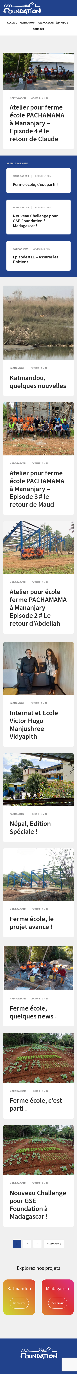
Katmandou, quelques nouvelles (38, 382)
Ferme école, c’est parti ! (35, 184)
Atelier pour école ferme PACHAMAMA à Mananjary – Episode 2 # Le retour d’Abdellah (38, 607)
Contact (38, 29)
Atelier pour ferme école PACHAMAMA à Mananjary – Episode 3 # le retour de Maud (37, 489)
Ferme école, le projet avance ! (32, 923)
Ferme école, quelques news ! (33, 1012)
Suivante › (54, 1244)
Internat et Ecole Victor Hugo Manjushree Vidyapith (34, 724)
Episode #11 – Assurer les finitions (35, 259)
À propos (62, 22)
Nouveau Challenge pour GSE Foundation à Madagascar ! (35, 220)
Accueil (12, 22)
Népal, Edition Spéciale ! (30, 827)
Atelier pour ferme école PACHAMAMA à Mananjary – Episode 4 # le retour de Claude (37, 123)
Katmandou (27, 22)
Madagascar (45, 22)
